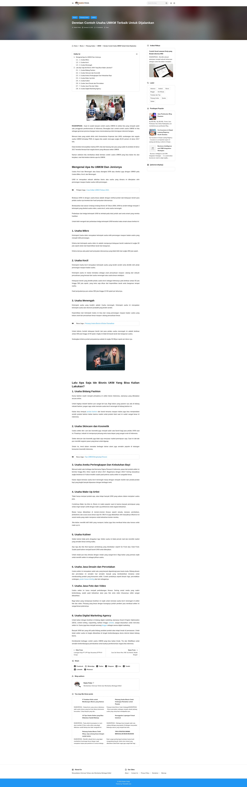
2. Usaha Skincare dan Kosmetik (89, 73)
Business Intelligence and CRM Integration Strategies (165, 148)
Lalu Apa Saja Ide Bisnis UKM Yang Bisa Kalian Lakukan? (94, 67)
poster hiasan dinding (87, 579)
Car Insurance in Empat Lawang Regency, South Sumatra (165, 132)
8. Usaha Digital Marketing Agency (90, 88)
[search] (166, 3)
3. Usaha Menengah (85, 65)
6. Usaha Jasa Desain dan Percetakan (91, 83)
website (111, 623)
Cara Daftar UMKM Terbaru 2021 (98, 190)
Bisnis (74, 17)
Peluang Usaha (84, 17)
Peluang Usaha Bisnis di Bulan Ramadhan (99, 323)
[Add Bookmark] (106, 27)
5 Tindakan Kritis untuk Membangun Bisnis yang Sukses (93, 701)
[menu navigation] (73, 3)
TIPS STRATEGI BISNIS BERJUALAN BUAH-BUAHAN (124, 733)
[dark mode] (171, 3)
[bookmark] (174, 3)
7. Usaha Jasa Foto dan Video (88, 86)
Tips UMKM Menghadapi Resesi (96, 457)
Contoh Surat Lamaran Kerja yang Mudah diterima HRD (160, 52)
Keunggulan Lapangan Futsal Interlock (125, 717)
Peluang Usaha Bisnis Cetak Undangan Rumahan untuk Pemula (124, 702)
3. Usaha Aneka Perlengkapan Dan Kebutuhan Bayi (95, 75)
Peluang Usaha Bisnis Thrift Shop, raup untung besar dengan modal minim (93, 734)
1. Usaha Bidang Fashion (87, 70)
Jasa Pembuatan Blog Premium (165, 115)
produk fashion (92, 411)
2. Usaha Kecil (83, 62)
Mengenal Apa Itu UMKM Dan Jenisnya (88, 57)
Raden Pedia (77, 27)
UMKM (94, 17)
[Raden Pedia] (82, 3)
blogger (104, 625)
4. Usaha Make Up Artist (87, 78)
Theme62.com (126, 784)
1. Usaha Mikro (84, 60)
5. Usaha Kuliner (84, 81)
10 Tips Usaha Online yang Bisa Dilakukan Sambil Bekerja (92, 717)
